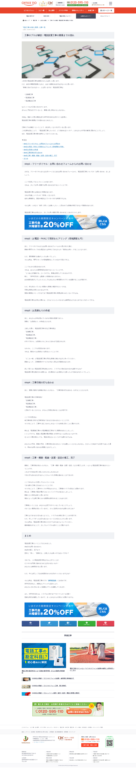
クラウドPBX (43, 727)
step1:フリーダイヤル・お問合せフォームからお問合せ (42, 143)
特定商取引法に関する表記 (42, 731)
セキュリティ (50, 727)
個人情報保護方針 (59, 731)
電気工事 (72, 727)
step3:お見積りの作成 (31, 149)
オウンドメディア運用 (98, 727)
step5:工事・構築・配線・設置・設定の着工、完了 (40, 155)
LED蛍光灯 (84, 727)
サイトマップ (72, 731)
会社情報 (95, 3)
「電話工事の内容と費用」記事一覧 (33, 27)
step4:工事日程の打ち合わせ (33, 152)
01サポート (56, 727)
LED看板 (90, 727)
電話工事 (62, 727)
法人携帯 (37, 727)
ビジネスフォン (25, 727)
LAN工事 (67, 727)
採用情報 (66, 731)
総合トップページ (26, 731)
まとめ (26, 158)
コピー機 (32, 727)
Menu (110, 4)
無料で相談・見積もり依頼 (90, 745)
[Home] (29, 4)
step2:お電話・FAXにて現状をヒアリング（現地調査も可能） (44, 146)
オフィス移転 (78, 727)
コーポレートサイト (39, 742)
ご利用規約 (51, 731)
